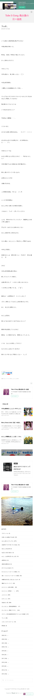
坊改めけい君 (6, 602)
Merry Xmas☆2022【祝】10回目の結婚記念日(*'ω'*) (15, 422)
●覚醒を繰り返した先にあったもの (11, 579)
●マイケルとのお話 (7, 568)
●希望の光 (5, 560)
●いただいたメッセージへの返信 (11, 571)
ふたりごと (6, 595)
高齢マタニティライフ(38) (6, 378)
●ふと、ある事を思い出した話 (10, 556)
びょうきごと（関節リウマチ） (11, 610)
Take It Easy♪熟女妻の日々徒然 (17, 17)
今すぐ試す (22, 7)
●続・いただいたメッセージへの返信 (12, 575)
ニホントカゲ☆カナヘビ (9, 621)
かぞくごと (6, 598)
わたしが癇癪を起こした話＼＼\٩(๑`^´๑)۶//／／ (14, 436)
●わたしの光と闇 (7, 548)
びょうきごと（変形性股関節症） (11, 606)
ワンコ (4, 618)
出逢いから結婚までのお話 (9, 537)
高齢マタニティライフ (8, 583)
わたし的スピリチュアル (9, 541)
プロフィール (6, 533)
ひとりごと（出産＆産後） (9, 587)
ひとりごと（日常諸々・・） (10, 591)
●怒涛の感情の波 (7, 564)
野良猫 (4, 625)
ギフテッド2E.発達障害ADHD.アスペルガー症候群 (15, 614)
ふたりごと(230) (15, 378)
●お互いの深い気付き (8, 552)
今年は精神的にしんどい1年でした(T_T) (12, 408)
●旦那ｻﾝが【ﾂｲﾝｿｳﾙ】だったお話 (11, 544)
